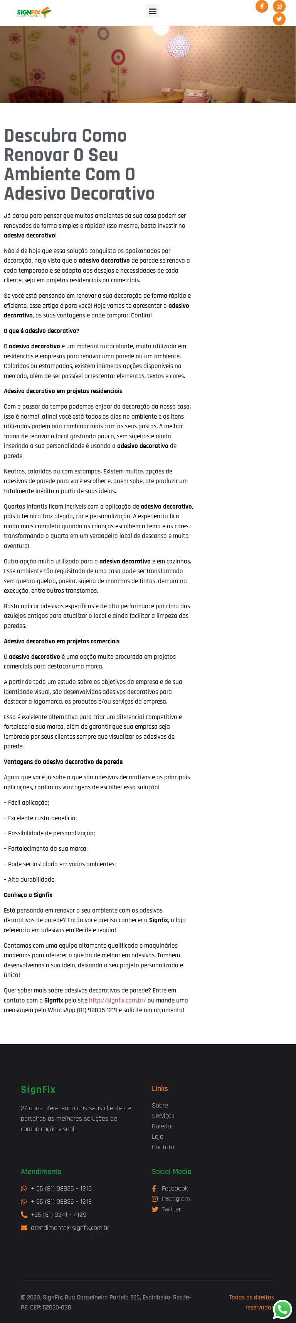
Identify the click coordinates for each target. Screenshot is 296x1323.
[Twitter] (279, 19)
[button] (152, 11)
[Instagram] (279, 6)
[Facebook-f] (262, 6)
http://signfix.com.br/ (117, 1000)
